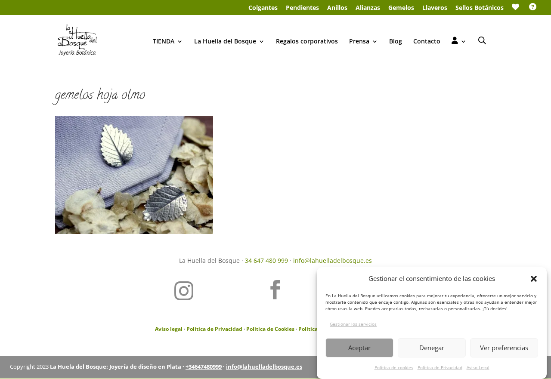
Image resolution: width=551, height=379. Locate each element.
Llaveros (434, 8)
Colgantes (263, 8)
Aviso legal (169, 329)
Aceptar (359, 347)
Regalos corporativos (307, 41)
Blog (395, 41)
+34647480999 (204, 366)
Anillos (337, 8)
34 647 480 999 (266, 260)
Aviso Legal (478, 367)
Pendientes (302, 8)
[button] (533, 278)
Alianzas (368, 8)
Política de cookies (394, 367)
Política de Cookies (270, 329)
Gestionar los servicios (353, 323)
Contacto (426, 41)
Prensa (359, 41)
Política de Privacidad (440, 367)
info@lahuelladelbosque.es (332, 260)
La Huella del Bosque (225, 41)
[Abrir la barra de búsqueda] (482, 40)
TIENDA (163, 41)
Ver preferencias (504, 347)
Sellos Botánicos (479, 8)
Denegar (431, 347)
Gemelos (401, 8)
